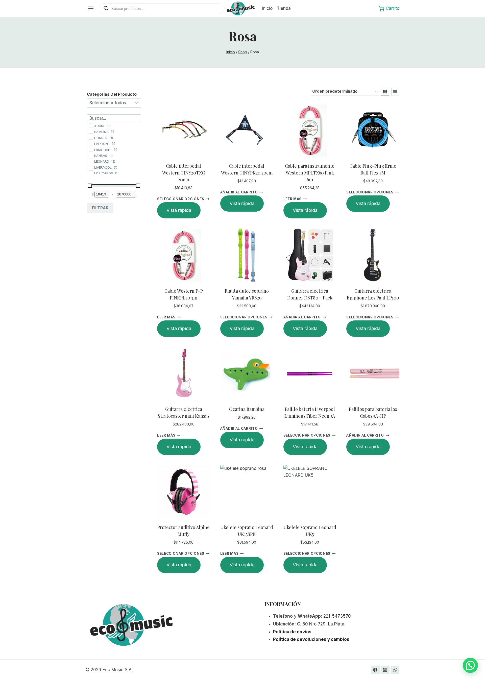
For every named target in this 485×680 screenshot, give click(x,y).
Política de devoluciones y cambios (311, 639)
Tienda (284, 8)
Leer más (292, 199)
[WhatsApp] (395, 670)
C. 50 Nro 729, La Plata (320, 623)
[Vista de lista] (395, 91)
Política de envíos (292, 631)
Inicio (267, 8)
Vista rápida (178, 210)
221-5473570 (337, 616)
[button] (470, 665)
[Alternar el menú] (91, 8)
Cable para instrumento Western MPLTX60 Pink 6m (309, 173)
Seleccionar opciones (180, 199)
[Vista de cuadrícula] (385, 91)
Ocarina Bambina (246, 409)
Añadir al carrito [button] (239, 192)
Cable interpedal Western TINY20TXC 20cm (183, 173)
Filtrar (100, 207)
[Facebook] (375, 670)
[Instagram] (385, 670)
